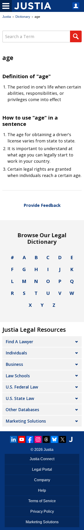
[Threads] (46, 439)
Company (42, 480)
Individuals (16, 353)
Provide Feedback (42, 205)
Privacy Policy (42, 511)
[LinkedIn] (13, 439)
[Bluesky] (54, 439)
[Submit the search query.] (76, 36)
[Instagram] (38, 439)
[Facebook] (29, 439)
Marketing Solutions (26, 421)
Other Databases (22, 409)
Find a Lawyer (19, 341)
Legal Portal (42, 469)
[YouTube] (21, 439)
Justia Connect (42, 459)
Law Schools (18, 375)
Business (14, 364)
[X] (62, 439)
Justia (6, 16)
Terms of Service (42, 501)
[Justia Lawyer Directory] (70, 439)
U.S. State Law (20, 398)
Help (42, 490)
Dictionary (22, 16)
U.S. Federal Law (22, 387)
